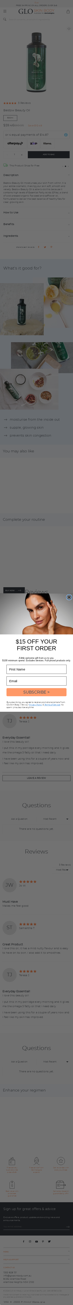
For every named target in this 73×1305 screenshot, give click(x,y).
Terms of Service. (52, 705)
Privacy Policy (35, 705)
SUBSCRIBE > (36, 692)
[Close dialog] (69, 597)
